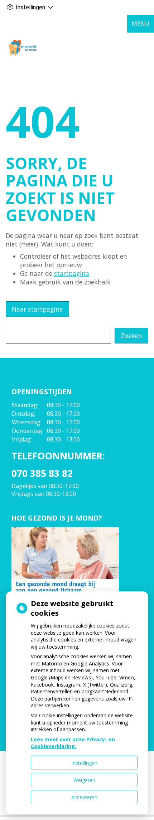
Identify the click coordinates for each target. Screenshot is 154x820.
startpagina (71, 273)
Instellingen (84, 763)
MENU (140, 24)
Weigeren (84, 780)
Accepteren (84, 797)
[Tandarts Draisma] (23, 46)
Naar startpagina (37, 309)
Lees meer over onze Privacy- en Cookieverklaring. (73, 743)
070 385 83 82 (42, 473)
